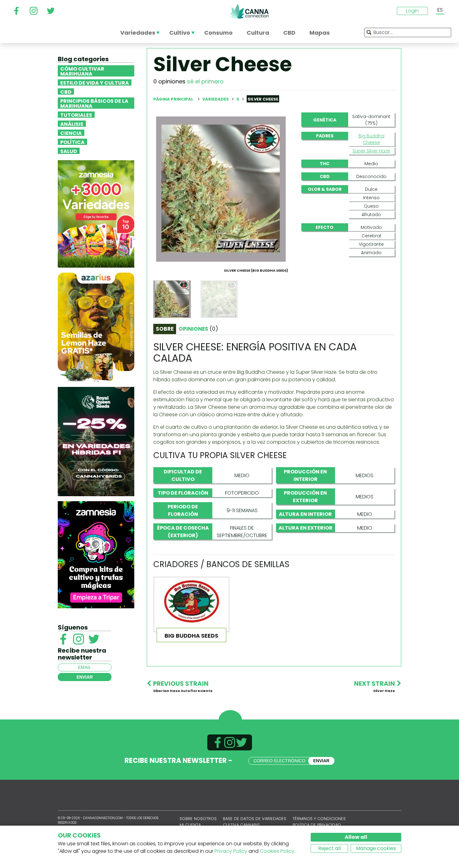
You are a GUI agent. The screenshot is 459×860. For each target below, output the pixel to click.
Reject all (329, 848)
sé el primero (205, 81)
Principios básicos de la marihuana (94, 103)
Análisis (71, 124)
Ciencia (71, 133)
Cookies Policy (277, 851)
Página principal (173, 99)
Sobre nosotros (198, 819)
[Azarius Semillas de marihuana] (96, 326)
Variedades (216, 99)
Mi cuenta (190, 825)
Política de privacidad (317, 825)
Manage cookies (376, 848)
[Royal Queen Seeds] (96, 441)
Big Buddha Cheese (371, 139)
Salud (68, 151)
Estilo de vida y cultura (94, 82)
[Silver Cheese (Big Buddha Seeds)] (221, 188)
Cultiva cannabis (241, 825)
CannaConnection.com (249, 11)
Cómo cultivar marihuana (82, 71)
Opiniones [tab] (198, 329)
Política (72, 142)
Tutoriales (76, 114)
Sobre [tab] (165, 329)
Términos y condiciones (319, 819)
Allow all (356, 837)
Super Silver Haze (371, 151)
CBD (66, 91)
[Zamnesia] (96, 213)
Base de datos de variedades (254, 819)
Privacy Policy (231, 851)
